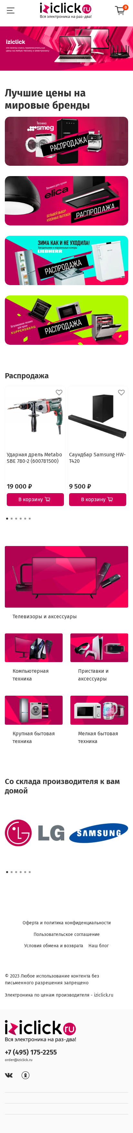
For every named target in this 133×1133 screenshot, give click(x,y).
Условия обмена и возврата (53, 946)
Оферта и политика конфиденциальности (67, 923)
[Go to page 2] (12, 519)
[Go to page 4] (21, 519)
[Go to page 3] (16, 519)
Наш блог (98, 946)
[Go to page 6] (30, 519)
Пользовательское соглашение (67, 934)
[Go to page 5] (25, 519)
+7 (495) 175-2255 (31, 1053)
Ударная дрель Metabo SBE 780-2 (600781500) (34, 457)
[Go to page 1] (7, 519)
